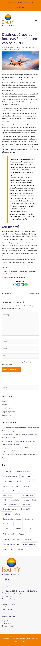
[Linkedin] (22, 284)
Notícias (17, 47)
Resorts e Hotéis (7, 408)
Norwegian (26, 504)
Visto (4, 549)
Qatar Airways (29, 519)
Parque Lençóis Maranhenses (12, 519)
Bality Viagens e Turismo (13, 481)
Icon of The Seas (14, 504)
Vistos (12, 549)
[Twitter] (18, 284)
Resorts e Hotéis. (29, 524)
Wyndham (21, 549)
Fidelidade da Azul (28, 495)
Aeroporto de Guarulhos (10, 476)
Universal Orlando (8, 534)
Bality (30, 476)
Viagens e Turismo (29, 544)
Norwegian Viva (26, 509)
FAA (17, 495)
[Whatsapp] (26, 284)
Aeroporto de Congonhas (23, 471)
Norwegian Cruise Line (10, 509)
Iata (4, 504)
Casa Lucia (15, 486)
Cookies (4, 607)
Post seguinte (34, 293)
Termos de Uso (7, 609)
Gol (4, 500)
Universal (28, 529)
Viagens (21, 534)
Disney (24, 491)
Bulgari (5, 486)
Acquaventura (7, 471)
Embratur (33, 491)
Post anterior (7, 293)
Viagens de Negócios (11, 544)
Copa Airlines (26, 486)
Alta (23, 476)
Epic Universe (7, 495)
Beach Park (30, 481)
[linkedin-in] (23, 7)
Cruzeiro (6, 491)
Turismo (18, 529)
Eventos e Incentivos (8, 626)
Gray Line (26, 500)
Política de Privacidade (9, 604)
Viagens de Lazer (7, 415)
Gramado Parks (14, 500)
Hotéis (34, 500)
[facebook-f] (18, 7)
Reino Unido (7, 524)
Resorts (17, 524)
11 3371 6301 (12, 2)
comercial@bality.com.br (25, 2)
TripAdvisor (7, 529)
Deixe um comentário (28, 47)
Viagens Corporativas (8, 412)
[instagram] (20, 7)
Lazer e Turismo (7, 623)
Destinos (4, 401)
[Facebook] (15, 284)
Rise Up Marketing (20, 641)
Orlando (17, 514)
